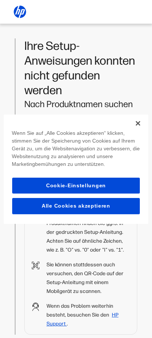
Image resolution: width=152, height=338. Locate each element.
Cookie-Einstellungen (76, 185)
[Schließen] (138, 123)
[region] (76, 168)
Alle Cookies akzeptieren (76, 206)
